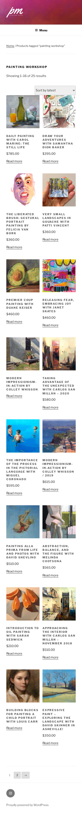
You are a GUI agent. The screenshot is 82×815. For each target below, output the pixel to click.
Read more (14, 161)
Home (10, 45)
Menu (43, 30)
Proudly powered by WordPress (27, 805)
